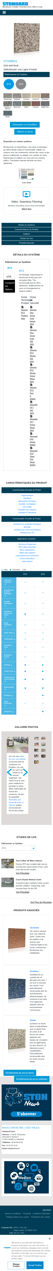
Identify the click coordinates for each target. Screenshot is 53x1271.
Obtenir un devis (25, 132)
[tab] (9, 268)
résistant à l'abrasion (27, 512)
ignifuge (27, 527)
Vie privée (27, 1214)
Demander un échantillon (25, 124)
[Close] (50, 1239)
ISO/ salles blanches (27, 547)
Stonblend (34, 971)
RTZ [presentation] (9, 268)
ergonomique (27, 495)
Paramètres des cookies (40, 1217)
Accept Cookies (35, 1265)
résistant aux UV (27, 532)
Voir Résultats (22, 873)
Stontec (33, 1020)
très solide (27, 507)
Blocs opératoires (27, 550)
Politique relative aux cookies (17, 1217)
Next (25, 772)
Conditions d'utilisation (41, 1214)
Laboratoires (27, 561)
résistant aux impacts (27, 510)
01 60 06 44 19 (17, 1142)
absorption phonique (27, 501)
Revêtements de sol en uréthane (31, 1079)
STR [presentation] (8, 276)
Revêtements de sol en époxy (20, 1073)
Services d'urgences (27, 544)
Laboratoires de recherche (27, 555)
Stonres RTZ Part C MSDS (33, 393)
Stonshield (34, 928)
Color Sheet (26, 183)
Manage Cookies (16, 1265)
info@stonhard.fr (13, 1148)
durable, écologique (27, 504)
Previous (10, 772)
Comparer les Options (10, 286)
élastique (27, 498)
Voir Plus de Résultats (41, 902)
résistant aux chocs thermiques (27, 530)
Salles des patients (27, 553)
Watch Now (26, 209)
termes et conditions (13, 1214)
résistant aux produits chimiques (27, 524)
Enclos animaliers (27, 558)
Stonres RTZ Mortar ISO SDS (33, 356)
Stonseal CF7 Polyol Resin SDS (33, 425)
